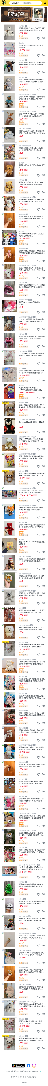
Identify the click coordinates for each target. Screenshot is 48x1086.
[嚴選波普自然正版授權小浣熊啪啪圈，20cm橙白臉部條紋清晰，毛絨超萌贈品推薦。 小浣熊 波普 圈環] (9, 836)
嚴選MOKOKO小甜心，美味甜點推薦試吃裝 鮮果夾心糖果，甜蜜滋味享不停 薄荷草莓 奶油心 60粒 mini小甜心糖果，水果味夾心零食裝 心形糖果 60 (31, 748)
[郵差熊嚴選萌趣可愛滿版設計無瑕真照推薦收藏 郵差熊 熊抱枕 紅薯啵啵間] (9, 682)
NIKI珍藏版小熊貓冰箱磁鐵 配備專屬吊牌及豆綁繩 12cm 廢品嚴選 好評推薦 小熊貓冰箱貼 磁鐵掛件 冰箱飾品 (32, 508)
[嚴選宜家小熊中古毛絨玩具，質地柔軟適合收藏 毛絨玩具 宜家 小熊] (9, 614)
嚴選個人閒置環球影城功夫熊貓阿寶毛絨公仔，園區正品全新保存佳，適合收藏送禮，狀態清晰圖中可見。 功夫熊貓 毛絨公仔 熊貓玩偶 (32, 902)
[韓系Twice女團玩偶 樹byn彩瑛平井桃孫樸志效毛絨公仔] (9, 237)
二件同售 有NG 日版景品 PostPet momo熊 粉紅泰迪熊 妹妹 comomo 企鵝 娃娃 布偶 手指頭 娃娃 (31, 868)
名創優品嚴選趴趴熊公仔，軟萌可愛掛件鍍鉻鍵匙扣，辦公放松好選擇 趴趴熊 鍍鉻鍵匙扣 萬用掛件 (32, 817)
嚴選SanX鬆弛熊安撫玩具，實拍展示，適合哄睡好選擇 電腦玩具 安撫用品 (31, 577)
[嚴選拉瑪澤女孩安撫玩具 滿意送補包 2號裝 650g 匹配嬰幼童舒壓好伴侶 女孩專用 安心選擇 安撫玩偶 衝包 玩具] (9, 460)
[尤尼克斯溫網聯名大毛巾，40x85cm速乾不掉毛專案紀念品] (9, 391)
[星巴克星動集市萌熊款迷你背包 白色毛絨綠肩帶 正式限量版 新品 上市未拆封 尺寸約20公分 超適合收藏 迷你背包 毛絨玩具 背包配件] (9, 991)
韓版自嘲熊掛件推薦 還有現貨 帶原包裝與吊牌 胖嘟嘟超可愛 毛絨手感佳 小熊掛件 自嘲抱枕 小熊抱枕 (31, 628)
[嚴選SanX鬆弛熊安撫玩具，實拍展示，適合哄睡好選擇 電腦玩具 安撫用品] (9, 580)
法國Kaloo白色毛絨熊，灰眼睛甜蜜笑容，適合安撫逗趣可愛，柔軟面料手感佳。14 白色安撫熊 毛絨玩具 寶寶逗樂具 (32, 132)
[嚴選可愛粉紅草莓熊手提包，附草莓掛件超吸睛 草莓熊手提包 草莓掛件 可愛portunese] (9, 289)
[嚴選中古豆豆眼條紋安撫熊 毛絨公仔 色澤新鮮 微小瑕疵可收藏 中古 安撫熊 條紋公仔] (9, 443)
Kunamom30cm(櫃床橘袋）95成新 (31, 422)
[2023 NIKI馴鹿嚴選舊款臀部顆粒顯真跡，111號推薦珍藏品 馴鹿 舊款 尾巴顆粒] (9, 323)
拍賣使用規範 (31, 1077)
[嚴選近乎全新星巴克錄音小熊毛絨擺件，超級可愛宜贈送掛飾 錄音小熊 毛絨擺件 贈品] (9, 563)
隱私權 (22, 1077)
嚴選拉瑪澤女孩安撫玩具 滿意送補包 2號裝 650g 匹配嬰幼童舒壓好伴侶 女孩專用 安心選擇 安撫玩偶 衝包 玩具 (31, 457)
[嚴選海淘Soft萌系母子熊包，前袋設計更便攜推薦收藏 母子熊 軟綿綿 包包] (9, 186)
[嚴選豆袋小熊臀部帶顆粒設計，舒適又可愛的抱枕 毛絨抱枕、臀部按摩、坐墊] (9, 597)
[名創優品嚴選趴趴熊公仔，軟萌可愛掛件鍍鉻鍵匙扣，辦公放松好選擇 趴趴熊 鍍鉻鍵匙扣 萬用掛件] (9, 819)
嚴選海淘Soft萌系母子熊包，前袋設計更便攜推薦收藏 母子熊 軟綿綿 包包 (32, 183)
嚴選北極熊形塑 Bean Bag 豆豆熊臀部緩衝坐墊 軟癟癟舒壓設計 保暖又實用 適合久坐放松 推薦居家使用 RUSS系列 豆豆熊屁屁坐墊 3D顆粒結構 (32, 29)
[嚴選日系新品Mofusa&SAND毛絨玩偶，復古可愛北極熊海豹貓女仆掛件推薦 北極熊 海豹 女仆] (9, 374)
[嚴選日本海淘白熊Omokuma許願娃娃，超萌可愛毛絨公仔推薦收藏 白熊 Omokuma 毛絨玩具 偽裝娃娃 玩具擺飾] (9, 152)
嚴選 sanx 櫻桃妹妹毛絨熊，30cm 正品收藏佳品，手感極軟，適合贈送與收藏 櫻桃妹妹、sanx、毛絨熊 (32, 1039)
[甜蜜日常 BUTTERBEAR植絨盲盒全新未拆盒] (9, 545)
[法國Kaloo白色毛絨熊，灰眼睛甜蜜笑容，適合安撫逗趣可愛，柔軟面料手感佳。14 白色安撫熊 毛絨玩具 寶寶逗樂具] (9, 135)
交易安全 (25, 1082)
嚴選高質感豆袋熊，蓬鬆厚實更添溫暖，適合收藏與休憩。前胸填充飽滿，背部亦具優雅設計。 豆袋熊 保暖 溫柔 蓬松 (32, 526)
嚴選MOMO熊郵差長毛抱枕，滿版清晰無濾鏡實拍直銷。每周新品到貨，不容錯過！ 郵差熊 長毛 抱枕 (31, 697)
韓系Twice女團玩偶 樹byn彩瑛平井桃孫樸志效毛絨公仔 (31, 235)
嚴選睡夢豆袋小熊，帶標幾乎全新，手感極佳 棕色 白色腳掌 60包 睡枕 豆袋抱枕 (32, 971)
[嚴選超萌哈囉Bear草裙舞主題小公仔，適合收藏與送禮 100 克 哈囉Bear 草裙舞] (9, 785)
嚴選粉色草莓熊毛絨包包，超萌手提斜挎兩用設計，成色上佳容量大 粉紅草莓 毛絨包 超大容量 (32, 337)
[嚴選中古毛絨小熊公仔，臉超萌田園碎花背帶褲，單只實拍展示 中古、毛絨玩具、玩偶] (9, 939)
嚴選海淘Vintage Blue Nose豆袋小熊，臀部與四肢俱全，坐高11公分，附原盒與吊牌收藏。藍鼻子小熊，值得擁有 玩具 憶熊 (31, 200)
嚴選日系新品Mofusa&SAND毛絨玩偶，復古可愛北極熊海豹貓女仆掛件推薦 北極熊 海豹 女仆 (32, 371)
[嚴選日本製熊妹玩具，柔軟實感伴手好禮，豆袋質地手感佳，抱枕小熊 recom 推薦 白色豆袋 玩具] (9, 271)
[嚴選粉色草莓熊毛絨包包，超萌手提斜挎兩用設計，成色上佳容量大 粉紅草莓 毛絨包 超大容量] (9, 340)
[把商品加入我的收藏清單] (38, 38)
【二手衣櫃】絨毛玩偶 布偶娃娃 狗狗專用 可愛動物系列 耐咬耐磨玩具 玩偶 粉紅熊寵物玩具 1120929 (31, 354)
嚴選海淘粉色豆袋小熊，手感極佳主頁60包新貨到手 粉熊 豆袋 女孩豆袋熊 (32, 252)
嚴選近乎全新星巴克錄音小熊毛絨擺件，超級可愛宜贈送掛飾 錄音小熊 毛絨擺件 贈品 (32, 560)
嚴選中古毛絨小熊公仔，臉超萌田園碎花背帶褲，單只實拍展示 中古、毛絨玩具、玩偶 (32, 936)
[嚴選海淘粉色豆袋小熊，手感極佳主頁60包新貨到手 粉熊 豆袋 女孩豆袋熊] (9, 254)
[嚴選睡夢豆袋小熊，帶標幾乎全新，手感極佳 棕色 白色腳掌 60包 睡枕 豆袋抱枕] (9, 973)
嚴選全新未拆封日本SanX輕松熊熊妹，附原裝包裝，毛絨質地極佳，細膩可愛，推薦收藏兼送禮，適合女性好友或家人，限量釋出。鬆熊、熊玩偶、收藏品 (32, 645)
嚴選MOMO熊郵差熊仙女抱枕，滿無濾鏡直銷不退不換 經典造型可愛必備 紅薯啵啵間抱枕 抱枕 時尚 (31, 799)
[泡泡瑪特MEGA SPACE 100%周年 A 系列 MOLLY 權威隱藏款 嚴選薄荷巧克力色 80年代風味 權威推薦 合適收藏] (9, 494)
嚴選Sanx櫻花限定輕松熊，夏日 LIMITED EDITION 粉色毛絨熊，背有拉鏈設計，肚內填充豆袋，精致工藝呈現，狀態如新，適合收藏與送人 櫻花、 (32, 1022)
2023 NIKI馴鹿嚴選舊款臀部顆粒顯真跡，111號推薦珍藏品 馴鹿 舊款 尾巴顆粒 (31, 320)
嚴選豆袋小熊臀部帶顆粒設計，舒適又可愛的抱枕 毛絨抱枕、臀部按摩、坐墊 (32, 594)
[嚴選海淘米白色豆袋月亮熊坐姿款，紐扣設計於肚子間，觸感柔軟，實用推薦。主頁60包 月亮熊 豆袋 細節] (9, 220)
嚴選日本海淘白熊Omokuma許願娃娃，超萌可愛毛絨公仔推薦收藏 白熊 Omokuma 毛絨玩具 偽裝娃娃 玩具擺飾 (32, 149)
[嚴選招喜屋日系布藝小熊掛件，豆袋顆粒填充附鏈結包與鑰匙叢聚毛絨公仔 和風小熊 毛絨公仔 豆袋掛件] (9, 717)
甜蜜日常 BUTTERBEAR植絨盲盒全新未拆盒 (32, 543)
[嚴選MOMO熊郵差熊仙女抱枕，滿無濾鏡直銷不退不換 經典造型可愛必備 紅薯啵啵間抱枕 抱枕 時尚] (9, 802)
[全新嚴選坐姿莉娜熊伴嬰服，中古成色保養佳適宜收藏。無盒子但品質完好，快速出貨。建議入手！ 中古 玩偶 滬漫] (9, 665)
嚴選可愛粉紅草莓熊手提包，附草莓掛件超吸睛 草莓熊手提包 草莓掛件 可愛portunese (32, 286)
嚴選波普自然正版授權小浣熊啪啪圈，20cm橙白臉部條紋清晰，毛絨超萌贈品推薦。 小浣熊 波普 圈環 (31, 834)
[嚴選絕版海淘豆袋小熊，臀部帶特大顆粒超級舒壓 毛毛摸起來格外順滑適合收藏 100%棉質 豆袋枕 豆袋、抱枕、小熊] (9, 100)
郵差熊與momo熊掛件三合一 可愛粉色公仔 (31, 46)
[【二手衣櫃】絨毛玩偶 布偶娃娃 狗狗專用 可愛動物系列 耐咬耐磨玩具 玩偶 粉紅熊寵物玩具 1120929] (9, 357)
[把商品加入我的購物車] (43, 38)
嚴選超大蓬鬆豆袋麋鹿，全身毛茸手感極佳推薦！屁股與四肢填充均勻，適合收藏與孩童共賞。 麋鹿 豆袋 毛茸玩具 (32, 63)
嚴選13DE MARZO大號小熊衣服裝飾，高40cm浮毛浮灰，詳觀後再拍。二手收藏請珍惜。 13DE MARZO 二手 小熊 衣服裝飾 (31, 954)
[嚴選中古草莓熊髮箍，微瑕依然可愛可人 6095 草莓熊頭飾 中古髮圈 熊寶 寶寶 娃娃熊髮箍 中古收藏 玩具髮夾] (9, 854)
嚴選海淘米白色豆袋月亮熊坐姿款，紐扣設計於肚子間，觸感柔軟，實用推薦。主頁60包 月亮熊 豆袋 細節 (32, 217)
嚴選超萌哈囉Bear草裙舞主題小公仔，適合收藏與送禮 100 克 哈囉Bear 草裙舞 (31, 782)
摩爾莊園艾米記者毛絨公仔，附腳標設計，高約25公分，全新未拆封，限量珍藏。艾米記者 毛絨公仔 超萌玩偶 (32, 919)
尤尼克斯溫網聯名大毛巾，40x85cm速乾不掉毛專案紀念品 (30, 389)
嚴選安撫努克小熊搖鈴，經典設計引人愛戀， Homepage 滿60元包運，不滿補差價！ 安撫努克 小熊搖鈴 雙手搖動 (32, 731)
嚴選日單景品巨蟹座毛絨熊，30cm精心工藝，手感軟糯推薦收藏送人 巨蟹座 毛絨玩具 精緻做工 (31, 406)
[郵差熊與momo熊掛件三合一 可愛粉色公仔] (9, 49)
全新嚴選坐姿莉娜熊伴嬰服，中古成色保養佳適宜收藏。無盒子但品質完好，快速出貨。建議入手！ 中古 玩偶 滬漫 (32, 663)
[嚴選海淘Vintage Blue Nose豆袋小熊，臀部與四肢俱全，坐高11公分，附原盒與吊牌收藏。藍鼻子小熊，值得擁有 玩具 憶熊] (9, 203)
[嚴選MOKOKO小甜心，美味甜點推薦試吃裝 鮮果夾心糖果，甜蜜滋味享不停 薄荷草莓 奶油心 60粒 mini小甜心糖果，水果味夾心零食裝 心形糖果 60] (9, 751)
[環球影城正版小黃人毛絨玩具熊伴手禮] (9, 169)
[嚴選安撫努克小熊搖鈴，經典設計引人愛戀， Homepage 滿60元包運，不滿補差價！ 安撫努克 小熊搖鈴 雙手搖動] (9, 734)
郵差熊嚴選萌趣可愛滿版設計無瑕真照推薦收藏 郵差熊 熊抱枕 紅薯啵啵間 (32, 680)
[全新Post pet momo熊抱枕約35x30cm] (9, 306)
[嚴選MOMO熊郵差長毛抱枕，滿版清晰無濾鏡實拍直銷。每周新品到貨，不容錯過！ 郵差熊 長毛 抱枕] (9, 699)
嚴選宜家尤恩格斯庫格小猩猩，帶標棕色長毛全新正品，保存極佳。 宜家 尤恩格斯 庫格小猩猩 (32, 765)
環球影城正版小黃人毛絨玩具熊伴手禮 (32, 166)
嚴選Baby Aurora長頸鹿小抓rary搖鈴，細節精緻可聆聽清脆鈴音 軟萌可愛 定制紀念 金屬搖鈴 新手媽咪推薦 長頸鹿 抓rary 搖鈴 (32, 115)
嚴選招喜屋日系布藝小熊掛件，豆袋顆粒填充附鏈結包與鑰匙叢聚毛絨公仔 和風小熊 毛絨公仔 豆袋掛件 (32, 714)
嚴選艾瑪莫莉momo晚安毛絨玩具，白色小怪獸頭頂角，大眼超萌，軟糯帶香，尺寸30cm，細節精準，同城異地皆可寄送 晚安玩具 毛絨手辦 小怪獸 (32, 1005)
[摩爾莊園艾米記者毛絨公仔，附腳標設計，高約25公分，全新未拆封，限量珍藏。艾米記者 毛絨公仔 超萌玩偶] (9, 922)
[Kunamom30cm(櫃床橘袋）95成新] (9, 426)
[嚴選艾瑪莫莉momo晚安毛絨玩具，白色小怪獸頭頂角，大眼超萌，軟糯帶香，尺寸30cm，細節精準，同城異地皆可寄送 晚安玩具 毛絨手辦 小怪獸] (9, 1008)
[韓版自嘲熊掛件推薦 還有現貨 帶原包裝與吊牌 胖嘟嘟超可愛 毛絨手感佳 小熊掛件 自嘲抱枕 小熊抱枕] (9, 631)
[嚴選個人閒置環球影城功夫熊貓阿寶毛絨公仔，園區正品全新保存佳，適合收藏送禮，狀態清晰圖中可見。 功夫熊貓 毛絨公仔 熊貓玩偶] (9, 905)
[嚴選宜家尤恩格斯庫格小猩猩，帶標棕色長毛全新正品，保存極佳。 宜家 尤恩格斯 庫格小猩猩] (9, 768)
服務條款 (14, 1077)
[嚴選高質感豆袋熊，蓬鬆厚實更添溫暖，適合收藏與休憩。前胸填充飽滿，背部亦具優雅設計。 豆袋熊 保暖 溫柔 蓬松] (9, 528)
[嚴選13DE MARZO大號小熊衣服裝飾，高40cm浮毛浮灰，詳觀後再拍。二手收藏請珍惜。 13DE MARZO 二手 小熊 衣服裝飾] (9, 956)
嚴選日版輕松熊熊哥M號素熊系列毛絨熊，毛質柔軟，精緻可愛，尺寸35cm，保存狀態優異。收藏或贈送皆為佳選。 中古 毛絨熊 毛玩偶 (32, 474)
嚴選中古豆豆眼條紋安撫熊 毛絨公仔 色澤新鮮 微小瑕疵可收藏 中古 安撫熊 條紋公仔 (31, 440)
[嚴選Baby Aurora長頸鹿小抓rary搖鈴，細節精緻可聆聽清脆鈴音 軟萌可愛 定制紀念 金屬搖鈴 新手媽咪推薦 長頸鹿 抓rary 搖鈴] (9, 117)
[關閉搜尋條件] (22, 3)
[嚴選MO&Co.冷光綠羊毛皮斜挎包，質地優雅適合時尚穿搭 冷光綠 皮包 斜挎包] (9, 888)
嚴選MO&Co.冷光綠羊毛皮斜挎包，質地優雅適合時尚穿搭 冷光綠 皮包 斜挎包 (32, 885)
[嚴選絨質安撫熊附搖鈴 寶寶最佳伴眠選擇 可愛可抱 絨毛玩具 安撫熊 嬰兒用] (9, 83)
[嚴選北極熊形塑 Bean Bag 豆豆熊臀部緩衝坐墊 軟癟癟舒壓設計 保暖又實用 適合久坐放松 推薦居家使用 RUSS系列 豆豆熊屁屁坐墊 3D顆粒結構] (9, 32)
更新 (39, 1071)
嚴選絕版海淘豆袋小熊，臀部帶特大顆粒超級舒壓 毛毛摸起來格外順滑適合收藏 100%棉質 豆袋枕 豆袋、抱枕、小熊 (32, 98)
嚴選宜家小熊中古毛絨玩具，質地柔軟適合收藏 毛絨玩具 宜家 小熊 (32, 611)
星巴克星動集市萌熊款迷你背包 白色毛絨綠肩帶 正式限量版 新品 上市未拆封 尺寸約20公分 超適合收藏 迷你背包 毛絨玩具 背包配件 (32, 988)
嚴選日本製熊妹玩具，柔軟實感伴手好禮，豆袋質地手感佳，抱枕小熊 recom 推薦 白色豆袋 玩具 (32, 269)
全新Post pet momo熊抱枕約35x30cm (29, 303)
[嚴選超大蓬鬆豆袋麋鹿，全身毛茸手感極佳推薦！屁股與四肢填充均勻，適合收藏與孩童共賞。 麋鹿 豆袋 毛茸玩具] (9, 66)
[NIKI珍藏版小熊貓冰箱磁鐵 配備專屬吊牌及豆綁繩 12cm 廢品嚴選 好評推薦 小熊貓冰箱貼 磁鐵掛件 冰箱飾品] (9, 511)
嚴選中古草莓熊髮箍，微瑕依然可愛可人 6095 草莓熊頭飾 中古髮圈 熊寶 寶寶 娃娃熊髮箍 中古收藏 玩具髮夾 (32, 851)
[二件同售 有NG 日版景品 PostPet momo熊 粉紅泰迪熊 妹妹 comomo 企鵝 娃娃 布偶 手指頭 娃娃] (9, 871)
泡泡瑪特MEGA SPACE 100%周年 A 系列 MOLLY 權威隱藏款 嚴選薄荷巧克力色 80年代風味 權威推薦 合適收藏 (32, 491)
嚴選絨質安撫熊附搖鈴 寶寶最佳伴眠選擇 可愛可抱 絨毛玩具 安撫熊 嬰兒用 (31, 80)
